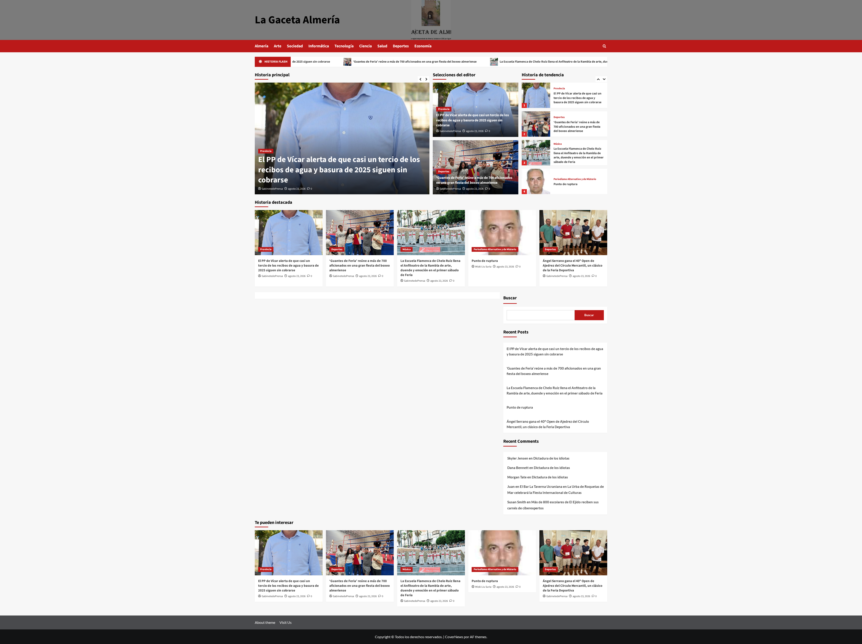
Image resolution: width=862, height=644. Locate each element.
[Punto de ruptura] (536, 152)
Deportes (401, 46)
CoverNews (454, 637)
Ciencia (365, 46)
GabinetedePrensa (272, 189)
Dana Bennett (518, 468)
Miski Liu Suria (483, 267)
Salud (382, 46)
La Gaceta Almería (297, 20)
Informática (318, 46)
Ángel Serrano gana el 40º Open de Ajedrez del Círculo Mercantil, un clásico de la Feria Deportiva (577, 184)
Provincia (265, 151)
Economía (422, 46)
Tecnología (344, 46)
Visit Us (285, 622)
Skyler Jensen (517, 458)
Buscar (510, 298)
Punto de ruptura (565, 155)
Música (558, 115)
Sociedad (295, 46)
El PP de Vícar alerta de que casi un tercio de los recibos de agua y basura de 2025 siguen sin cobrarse (339, 170)
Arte (277, 46)
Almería (261, 46)
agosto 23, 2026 (297, 189)
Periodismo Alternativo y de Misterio (575, 150)
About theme (265, 622)
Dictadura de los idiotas (551, 458)
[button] (604, 46)
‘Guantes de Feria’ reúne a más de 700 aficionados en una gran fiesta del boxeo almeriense (354, 61)
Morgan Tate (517, 477)
